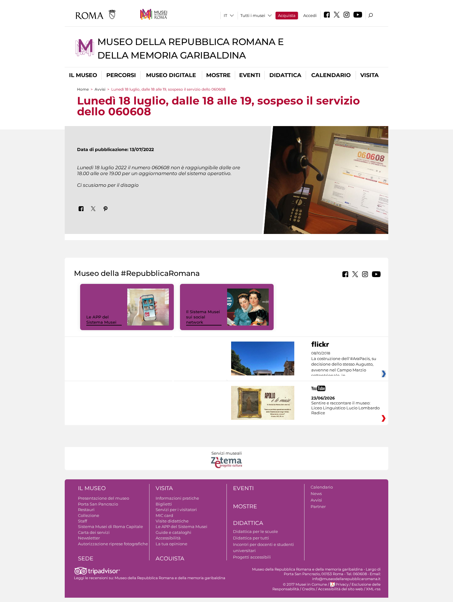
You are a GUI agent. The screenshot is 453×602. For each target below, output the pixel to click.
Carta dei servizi (94, 532)
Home (83, 89)
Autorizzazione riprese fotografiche (113, 543)
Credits (308, 589)
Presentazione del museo (103, 498)
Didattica (285, 75)
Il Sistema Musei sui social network (203, 317)
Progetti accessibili (252, 557)
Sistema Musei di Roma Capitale (110, 526)
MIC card (164, 515)
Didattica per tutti (251, 537)
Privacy (342, 584)
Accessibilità (168, 537)
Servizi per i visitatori (176, 509)
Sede (85, 558)
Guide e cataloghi (173, 532)
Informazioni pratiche (177, 498)
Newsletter (89, 537)
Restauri (86, 509)
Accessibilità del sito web (340, 589)
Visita (369, 75)
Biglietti (164, 504)
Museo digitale (171, 75)
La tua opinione (171, 543)
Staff (82, 520)
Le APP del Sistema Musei (101, 319)
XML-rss (373, 589)
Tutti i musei (252, 15)
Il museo (83, 75)
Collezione (88, 515)
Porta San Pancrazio (98, 504)
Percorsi (121, 75)
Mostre (218, 75)
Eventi (249, 75)
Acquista (287, 15)
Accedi (310, 15)
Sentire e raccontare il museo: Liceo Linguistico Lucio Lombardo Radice (345, 407)
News (316, 493)
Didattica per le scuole (255, 531)
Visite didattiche (172, 520)
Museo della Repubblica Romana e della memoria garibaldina (170, 578)
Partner (318, 506)
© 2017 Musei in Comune (305, 584)
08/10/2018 (343, 364)
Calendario (331, 75)
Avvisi (100, 89)
